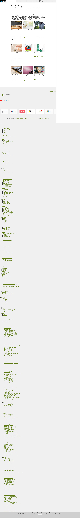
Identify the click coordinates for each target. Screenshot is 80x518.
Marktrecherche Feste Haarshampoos (10, 346)
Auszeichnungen (6, 304)
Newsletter (5, 315)
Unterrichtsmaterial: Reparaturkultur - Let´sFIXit (12, 435)
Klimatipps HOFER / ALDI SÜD (9, 380)
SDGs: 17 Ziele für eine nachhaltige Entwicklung (11, 215)
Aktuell (3, 125)
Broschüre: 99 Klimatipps (8, 331)
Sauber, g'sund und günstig (27, 52)
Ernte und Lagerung (6, 170)
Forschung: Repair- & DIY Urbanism (10, 463)
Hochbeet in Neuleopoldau (8, 378)
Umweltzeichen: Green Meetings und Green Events (12, 503)
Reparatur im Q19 (7, 392)
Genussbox (6, 485)
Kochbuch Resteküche (8, 338)
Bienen (5, 221)
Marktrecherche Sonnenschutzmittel (10, 347)
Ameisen (5, 220)
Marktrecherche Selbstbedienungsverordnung (12, 345)
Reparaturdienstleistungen (6, 276)
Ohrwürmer (6, 225)
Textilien (3, 232)
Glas (4, 130)
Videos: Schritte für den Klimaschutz (9, 212)
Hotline (4, 314)
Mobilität (3, 271)
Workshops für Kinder (8, 451)
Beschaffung (4, 257)
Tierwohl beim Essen (6, 239)
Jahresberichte (5, 303)
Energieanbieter (6, 164)
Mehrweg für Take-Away (8, 487)
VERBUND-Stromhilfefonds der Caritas (10, 398)
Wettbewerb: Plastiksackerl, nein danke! (11, 363)
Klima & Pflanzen (6, 210)
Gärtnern (3, 188)
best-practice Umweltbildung (7, 294)
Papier (4, 133)
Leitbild (4, 300)
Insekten (4, 219)
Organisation (4, 298)
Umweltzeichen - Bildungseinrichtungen (10, 502)
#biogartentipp (5, 189)
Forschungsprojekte (6, 457)
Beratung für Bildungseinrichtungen (8, 293)
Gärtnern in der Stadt (6, 193)
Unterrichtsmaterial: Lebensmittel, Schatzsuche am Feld (13, 436)
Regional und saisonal (6, 182)
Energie (3, 160)
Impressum (22, 118)
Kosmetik (3, 199)
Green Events (4, 273)
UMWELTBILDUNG (4, 287)
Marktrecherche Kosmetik (8, 344)
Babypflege (5, 200)
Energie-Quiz (6, 375)
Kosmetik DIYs (5, 201)
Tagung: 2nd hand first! (8, 428)
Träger (4, 301)
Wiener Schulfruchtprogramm (9, 449)
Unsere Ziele (5, 299)
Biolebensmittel (5, 169)
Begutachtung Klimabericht (8, 459)
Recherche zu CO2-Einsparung (9, 467)
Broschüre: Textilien (7, 328)
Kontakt (47, 118)
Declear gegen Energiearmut (9, 460)
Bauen (3, 139)
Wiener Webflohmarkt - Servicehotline (10, 400)
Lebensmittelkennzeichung (7, 179)
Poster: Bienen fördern (8, 350)
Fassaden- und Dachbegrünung (8, 192)
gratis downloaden (27, 53)
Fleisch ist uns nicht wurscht (8, 172)
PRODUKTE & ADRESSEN (5, 251)
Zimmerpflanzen (6, 197)
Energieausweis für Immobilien (8, 163)
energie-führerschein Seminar (8, 285)
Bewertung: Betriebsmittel (8, 478)
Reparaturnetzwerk (7, 391)
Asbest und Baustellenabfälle (8, 141)
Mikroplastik (5, 132)
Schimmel (4, 248)
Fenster (4, 144)
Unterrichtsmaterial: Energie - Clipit (10, 431)
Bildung (4, 413)
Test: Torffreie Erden (7, 469)
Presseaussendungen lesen (7, 318)
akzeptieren (40, 514)
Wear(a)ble (6, 443)
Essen (3, 168)
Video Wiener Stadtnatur (8, 441)
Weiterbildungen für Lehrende (7, 292)
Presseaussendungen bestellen (8, 319)
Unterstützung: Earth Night (8, 390)
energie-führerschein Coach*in (9, 406)
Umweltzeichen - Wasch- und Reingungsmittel (12, 507)
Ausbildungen (5, 402)
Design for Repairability (8, 416)
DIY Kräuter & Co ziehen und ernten (9, 154)
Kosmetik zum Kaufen (6, 203)
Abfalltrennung (5, 127)
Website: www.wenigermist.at (9, 444)
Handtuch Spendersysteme (8, 486)
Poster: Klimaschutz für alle (8, 355)
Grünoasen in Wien (7, 376)
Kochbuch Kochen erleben (8, 337)
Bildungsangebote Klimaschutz (9, 415)
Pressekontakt (5, 320)
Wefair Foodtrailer (7, 448)
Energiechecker (7, 372)
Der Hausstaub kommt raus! (15, 74)
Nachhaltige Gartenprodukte (9, 489)
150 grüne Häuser (7, 366)
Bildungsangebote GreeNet (8, 414)
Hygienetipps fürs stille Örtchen (39, 29)
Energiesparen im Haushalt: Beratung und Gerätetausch (13, 373)
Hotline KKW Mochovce (8, 379)
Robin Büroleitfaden (7, 499)
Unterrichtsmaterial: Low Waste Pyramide (11, 433)
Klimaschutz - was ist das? (7, 213)
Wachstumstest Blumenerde (9, 470)
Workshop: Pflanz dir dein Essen (9, 454)
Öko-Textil (5, 266)
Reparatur (5, 137)
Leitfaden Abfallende (7, 340)
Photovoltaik (5, 147)
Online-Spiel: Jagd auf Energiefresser (10, 424)
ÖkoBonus (6, 494)
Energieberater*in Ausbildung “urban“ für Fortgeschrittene (13, 283)
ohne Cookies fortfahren (40, 515)
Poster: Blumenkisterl (8, 352)
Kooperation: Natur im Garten (9, 339)
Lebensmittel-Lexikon (6, 180)
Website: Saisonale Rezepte (9, 362)
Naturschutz (4, 217)
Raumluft (3, 274)
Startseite (18, 118)
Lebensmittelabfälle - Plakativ (9, 383)
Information (5, 322)
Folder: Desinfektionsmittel (8, 335)
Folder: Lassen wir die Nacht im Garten (10, 334)
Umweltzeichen (4, 277)
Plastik (4, 134)
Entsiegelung (5, 191)
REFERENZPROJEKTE (6, 321)
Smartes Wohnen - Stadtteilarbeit (9, 395)
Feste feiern (5, 171)
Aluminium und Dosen (6, 129)
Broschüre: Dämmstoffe (8, 329)
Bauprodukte (5, 142)
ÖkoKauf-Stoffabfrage (8, 260)
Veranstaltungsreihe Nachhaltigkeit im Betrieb (11, 286)
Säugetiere (5, 228)
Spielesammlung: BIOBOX (8, 425)
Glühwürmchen (6, 222)
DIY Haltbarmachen (6, 153)
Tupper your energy (7, 396)
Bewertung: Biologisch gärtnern (9, 479)
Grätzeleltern (6, 410)
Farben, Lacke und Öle (7, 243)
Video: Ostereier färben (8, 357)
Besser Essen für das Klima (8, 477)
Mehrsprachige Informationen (7, 295)
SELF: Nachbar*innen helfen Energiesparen (11, 394)
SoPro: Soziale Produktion (8, 501)
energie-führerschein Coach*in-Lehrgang (10, 284)
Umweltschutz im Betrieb (7, 471)
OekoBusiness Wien (5, 272)
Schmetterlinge (6, 224)
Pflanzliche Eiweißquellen (7, 184)
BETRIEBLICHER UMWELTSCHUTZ (7, 252)
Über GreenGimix (7, 265)
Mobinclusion (6, 384)
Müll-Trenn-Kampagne (8, 488)
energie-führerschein (7, 405)
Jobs (42, 118)
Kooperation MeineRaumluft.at (9, 381)
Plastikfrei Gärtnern (6, 196)
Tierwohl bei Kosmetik (7, 241)
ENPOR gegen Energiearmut (9, 461)
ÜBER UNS (3, 297)
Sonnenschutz (5, 204)
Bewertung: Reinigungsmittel (9, 481)
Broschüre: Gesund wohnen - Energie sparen (11, 327)
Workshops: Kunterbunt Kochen (9, 453)
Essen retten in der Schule (8, 419)
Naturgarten (5, 194)
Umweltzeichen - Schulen (8, 504)
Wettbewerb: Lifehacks (8, 445)
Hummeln (5, 223)
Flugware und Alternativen (7, 173)
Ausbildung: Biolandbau (8, 403)
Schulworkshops (5, 291)
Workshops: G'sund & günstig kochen (10, 452)
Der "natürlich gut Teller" (8, 482)
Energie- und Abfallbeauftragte (9, 484)
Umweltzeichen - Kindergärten (9, 505)
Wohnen (3, 242)
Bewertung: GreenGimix (8, 480)
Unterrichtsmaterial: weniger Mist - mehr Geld (12, 437)
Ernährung (4, 269)
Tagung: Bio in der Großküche (9, 429)
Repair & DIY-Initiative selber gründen (9, 136)
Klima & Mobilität (6, 209)
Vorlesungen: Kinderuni (8, 442)
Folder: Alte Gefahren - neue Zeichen (10, 332)
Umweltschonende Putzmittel (27, 29)
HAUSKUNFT (6, 377)
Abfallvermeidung (6, 128)
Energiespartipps (6, 161)
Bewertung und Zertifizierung (7, 258)
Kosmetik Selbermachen (7, 202)
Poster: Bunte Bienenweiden (9, 351)
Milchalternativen (6, 181)
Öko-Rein (4, 259)
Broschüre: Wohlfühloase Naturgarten (10, 330)
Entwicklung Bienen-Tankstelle (9, 418)
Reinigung (3, 275)
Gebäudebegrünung (6, 145)
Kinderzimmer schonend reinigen (39, 74)
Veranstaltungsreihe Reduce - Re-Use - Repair (12, 397)
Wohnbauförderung (6, 151)
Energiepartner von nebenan (9, 408)
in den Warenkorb (38, 54)
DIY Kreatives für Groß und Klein (8, 155)
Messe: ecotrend (7, 348)
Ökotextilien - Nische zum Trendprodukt (11, 497)
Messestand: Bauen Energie (9, 349)
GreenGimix (5, 261)
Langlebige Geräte (7, 382)
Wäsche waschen (6, 235)
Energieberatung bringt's (8, 371)
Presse (45, 118)
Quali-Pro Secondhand (8, 498)
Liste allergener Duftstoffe (27, 74)
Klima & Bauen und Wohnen (7, 211)
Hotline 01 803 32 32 (7, 365)
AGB (40, 118)
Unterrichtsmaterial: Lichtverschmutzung (11, 432)
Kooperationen (5, 302)
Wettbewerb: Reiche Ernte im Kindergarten (11, 446)
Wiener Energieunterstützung (9, 399)
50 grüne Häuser (7, 458)
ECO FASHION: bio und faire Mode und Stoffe (10, 233)
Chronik (3, 308)
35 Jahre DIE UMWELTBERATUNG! (9, 309)
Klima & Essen (5, 207)
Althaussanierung (6, 140)
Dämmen (4, 143)
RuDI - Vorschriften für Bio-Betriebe (10, 496)
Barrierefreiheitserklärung (34, 118)
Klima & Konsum (6, 208)
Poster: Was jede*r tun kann (9, 354)
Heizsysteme (5, 146)
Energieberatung (6, 162)
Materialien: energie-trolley (8, 407)
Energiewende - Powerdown (9, 483)
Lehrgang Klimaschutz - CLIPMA (9, 409)
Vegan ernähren (5, 185)
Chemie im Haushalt (37, 52)
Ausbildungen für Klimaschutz (8, 214)
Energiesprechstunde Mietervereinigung (11, 374)
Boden (4, 190)
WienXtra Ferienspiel (7, 447)
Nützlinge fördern (6, 195)
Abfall (3, 126)
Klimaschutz (4, 206)
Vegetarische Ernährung (7, 186)
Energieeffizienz (5, 270)
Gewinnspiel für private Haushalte (10, 310)
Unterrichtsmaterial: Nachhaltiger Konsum (11, 434)
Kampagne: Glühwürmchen (8, 336)
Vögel (4, 230)
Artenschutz (5, 218)
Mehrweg (4, 131)
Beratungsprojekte (6, 364)
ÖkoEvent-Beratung (7, 388)
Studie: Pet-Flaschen (7, 468)
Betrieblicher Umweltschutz (41, 1)
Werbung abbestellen (6, 249)
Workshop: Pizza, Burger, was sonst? (10, 450)
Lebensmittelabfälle (6, 178)
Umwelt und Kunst (7, 430)
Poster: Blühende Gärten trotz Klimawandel (11, 353)
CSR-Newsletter (5, 268)
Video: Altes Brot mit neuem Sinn (9, 356)
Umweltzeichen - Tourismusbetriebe (10, 506)
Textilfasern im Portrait (7, 236)
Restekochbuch (7, 500)
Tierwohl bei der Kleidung (7, 240)
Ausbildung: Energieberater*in (9, 404)
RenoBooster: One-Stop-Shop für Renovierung (12, 393)
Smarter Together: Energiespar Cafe (10, 426)
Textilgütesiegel (5, 234)
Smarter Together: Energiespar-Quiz (10, 427)
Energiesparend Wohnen (8, 462)
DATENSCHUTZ (27, 118)
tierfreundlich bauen (6, 229)
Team (3, 307)
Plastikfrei (5, 135)
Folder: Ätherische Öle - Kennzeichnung (10, 333)
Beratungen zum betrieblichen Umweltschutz (11, 476)
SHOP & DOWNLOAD (4, 250)
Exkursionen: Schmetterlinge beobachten (11, 417)
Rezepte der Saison (6, 183)
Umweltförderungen (5, 278)
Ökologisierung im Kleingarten (9, 389)
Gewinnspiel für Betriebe (8, 311)
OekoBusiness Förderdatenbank (9, 495)
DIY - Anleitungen (5, 152)
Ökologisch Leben (11, 1)
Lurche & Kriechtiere (6, 227)
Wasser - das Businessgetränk (9, 511)
